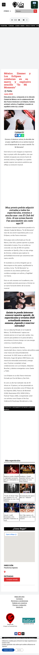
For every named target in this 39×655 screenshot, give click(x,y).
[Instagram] (22, 633)
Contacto (19, 599)
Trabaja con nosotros (19, 603)
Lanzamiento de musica (20, 407)
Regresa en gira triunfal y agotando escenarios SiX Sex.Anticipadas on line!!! (11, 478)
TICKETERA (3, 25)
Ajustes (19, 650)
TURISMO (11, 25)
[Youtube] (19, 633)
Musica (6, 409)
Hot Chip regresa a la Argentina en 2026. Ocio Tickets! (27, 516)
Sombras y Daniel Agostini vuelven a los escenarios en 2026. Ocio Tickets (27, 478)
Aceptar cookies (8, 650)
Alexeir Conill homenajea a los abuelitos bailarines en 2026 (11, 517)
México (31, 407)
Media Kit (19, 607)
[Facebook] (15, 633)
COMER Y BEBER (20, 25)
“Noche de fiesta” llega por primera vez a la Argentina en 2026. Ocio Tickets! (11, 498)
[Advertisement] (19, 46)
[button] (8, 91)
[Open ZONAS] (10, 11)
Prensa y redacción (19, 605)
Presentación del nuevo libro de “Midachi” (27, 496)
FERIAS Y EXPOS (30, 25)
